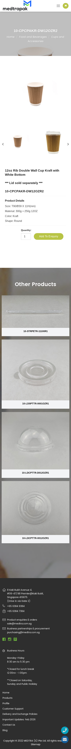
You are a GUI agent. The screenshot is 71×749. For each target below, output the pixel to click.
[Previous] (3, 144)
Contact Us (8, 725)
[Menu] (58, 6)
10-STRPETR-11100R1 (35, 331)
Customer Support (12, 709)
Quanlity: (26, 230)
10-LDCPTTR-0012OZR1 (35, 538)
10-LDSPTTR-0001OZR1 (35, 403)
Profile (5, 703)
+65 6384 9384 (16, 606)
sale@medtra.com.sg (19, 624)
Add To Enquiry (48, 236)
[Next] (68, 144)
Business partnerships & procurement (28, 629)
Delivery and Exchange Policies (19, 714)
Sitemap (35, 744)
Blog (4, 730)
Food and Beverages (33, 37)
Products (7, 698)
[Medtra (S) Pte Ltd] (19, 6)
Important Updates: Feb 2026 (19, 719)
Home (11, 37)
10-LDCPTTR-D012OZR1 (35, 473)
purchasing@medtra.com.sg (23, 632)
